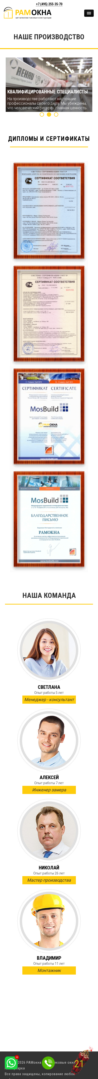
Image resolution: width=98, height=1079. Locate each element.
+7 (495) (49, 4)
